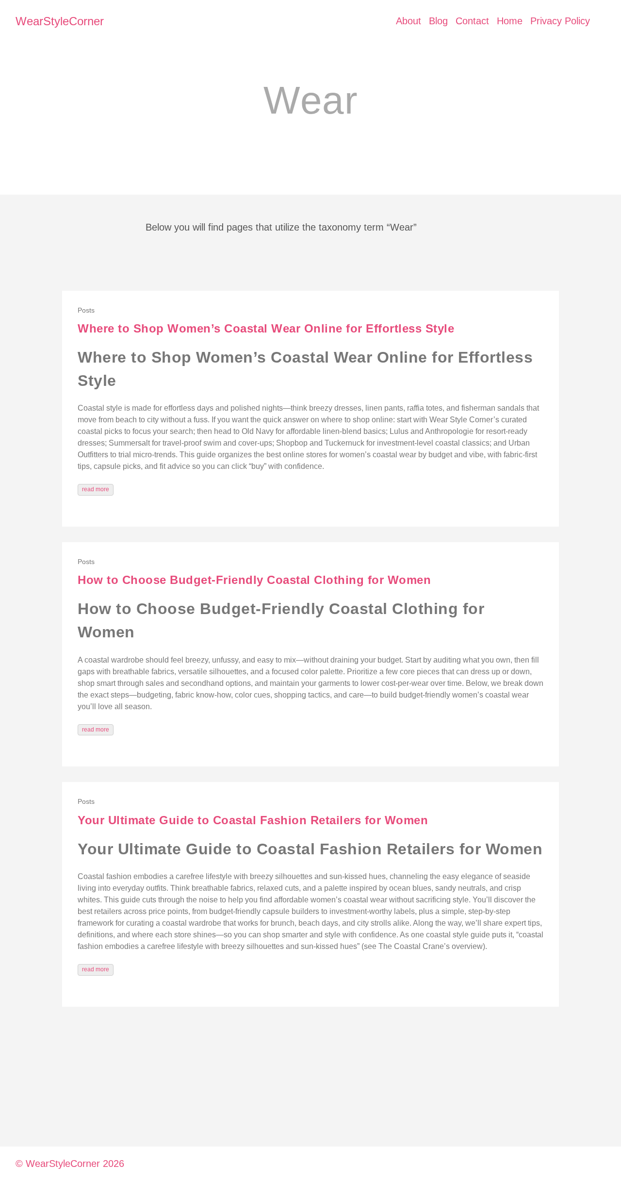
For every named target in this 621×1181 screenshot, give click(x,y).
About (408, 21)
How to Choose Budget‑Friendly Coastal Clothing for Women (254, 579)
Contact (472, 21)
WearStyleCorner (60, 21)
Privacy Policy (560, 21)
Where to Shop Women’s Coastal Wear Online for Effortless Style (266, 328)
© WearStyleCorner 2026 (70, 1163)
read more (95, 489)
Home (510, 21)
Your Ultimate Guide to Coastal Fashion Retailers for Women (253, 820)
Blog (438, 21)
